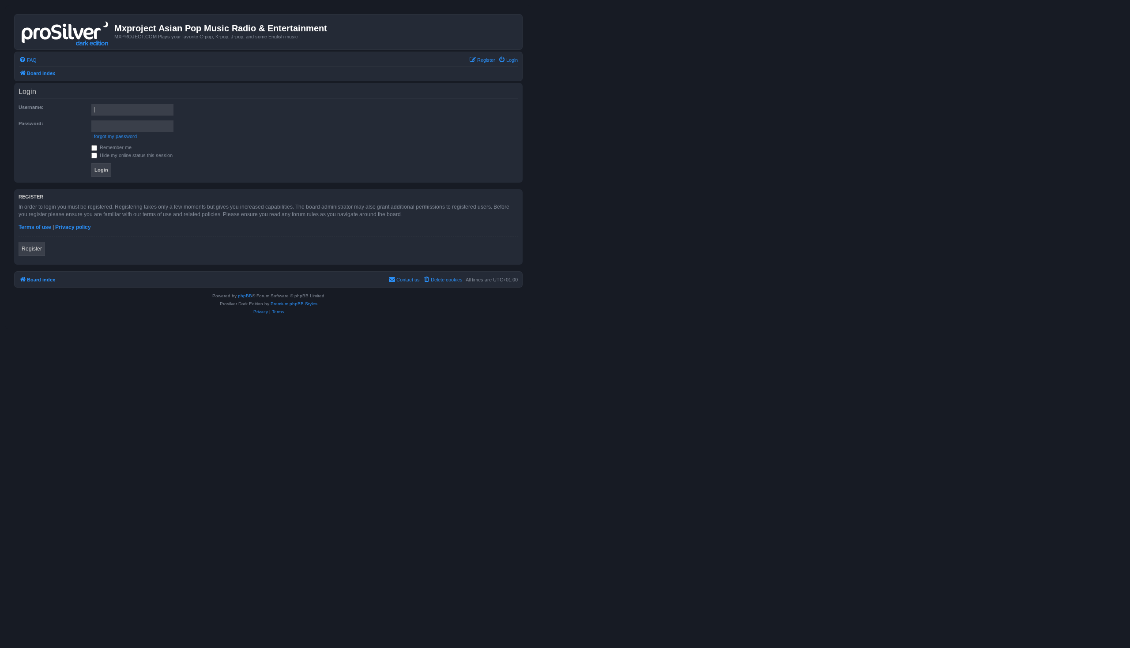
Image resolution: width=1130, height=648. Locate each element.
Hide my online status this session (135, 155)
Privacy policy (73, 227)
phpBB (245, 295)
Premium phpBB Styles (294, 303)
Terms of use (35, 227)
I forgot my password (114, 136)
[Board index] (65, 32)
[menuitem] (28, 60)
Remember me (115, 147)
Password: (31, 123)
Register (32, 249)
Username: (31, 107)
